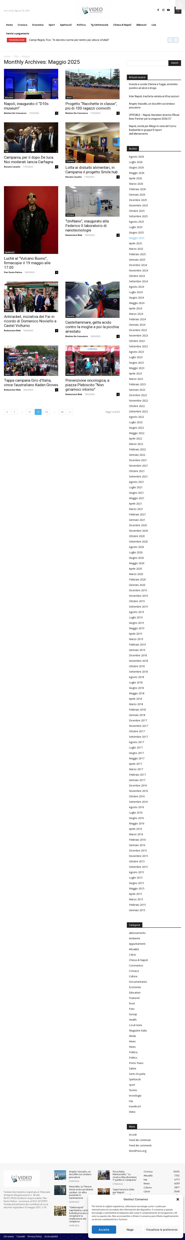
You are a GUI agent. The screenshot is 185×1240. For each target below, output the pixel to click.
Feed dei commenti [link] (140, 1145)
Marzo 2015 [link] (136, 899)
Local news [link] (135, 1025)
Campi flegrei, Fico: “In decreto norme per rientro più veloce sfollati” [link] (69, 40)
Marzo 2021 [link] (136, 509)
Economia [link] (135, 987)
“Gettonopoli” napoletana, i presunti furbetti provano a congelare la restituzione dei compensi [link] (81, 1214)
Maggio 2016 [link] (136, 823)
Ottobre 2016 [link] (137, 796)
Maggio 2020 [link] (136, 563)
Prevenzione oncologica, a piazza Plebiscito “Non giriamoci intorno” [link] (87, 385)
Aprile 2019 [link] (135, 633)
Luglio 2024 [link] (136, 292)
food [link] (132, 1003)
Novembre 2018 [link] (138, 660)
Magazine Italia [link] (138, 1030)
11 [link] (30, 411)
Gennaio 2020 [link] (137, 585)
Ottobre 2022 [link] (137, 406)
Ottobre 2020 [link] (137, 536)
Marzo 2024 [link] (136, 314)
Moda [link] (132, 1036)
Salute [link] (132, 1068)
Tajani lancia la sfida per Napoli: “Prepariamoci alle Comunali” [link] (123, 1193)
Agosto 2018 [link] (136, 677)
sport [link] (69, 97)
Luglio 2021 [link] (136, 487)
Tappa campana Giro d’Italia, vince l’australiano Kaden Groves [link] (31, 382)
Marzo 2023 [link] (136, 379)
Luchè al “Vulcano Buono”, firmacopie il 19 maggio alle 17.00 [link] (27, 263)
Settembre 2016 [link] (138, 801)
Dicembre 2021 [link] (138, 460)
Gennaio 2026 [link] (137, 194)
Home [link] (7, 56)
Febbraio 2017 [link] (137, 774)
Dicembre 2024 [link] (138, 265)
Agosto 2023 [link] (136, 351)
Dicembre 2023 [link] (138, 330)
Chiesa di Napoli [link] (138, 960)
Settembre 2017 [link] (138, 736)
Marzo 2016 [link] (136, 834)
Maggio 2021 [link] (136, 498)
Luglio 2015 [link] (136, 877)
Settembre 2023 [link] (138, 346)
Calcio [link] (132, 954)
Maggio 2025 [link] (136, 238)
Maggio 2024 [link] (136, 303)
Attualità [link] (9, 97)
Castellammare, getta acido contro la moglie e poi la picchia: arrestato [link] (92, 327)
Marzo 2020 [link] (136, 574)
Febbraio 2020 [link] (137, 579)
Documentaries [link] (138, 981)
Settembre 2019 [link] (138, 606)
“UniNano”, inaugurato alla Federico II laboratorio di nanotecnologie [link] (87, 225)
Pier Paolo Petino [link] (13, 272)
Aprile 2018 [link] (135, 698)
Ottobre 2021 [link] (137, 471)
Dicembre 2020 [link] (138, 525)
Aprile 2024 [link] (135, 308)
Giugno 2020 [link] (136, 557)
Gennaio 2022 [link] (137, 454)
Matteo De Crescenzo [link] (15, 113)
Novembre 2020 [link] (138, 530)
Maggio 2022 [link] (136, 433)
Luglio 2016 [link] (136, 812)
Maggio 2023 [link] (136, 368)
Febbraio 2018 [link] (137, 709)
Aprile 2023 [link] (135, 373)
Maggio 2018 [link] (136, 693)
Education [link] (135, 992)
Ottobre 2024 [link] (137, 276)
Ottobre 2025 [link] (137, 211)
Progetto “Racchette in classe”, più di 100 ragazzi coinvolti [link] (91, 106)
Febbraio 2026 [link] (137, 189)
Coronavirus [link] (136, 965)
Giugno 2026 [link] (136, 167)
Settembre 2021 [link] (138, 476)
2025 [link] (16, 56)
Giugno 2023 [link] (136, 362)
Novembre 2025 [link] (138, 205)
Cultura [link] (133, 976)
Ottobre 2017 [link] (137, 731)
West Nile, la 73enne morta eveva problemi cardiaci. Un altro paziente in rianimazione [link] (81, 1192)
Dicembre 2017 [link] (138, 720)
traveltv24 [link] (135, 1106)
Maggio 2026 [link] (136, 173)
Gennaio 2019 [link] (137, 650)
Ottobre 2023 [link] (137, 341)
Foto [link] (132, 1009)
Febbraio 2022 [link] (137, 449)
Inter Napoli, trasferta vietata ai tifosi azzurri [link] (154, 96)
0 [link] (56, 113)
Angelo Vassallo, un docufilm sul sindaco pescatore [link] (152, 105)
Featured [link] (134, 998)
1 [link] (14, 411)
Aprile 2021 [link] (135, 503)
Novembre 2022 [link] (138, 400)
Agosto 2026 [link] (136, 156)
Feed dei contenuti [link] (140, 1140)
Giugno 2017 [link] (136, 753)
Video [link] (132, 1112)
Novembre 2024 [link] (138, 270)
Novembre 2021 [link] (138, 465)
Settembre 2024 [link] (138, 281)
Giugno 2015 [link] (136, 883)
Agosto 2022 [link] (136, 417)
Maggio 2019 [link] (136, 628)
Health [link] (133, 1019)
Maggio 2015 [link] (136, 888)
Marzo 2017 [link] (136, 769)
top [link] (6, 151)
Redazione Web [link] (73, 235)
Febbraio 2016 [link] (137, 839)
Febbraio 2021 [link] (137, 514)
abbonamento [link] (137, 933)
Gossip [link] (133, 1014)
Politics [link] (133, 1057)
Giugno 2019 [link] (136, 623)
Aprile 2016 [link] (135, 829)
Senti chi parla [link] (137, 1074)
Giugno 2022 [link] (136, 427)
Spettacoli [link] (9, 252)
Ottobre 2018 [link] (137, 666)
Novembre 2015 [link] (138, 856)
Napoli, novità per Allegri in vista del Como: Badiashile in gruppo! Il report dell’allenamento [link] (153, 130)
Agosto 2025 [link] (136, 221)
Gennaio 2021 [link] (137, 520)
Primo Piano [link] (136, 1063)
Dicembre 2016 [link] (138, 785)
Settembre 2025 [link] (138, 216)
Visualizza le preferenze (162, 1229)
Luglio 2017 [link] (136, 747)
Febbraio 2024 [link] (137, 319)
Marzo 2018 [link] (136, 704)
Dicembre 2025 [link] (138, 200)
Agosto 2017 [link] (136, 742)
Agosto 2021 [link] (136, 482)
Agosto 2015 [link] (136, 872)
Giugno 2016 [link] (136, 818)
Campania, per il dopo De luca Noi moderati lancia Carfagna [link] (28, 159)
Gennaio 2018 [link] (137, 715)
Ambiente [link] (134, 938)
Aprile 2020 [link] (135, 568)
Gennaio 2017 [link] (137, 780)
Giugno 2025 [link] (136, 232)
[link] (180, 4)
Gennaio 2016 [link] (137, 845)
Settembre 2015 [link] (138, 866)
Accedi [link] (133, 1134)
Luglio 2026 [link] (136, 162)
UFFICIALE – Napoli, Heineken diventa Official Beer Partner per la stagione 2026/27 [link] (154, 116)
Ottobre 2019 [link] (137, 601)
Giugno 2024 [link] (136, 297)
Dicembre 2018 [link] (138, 655)
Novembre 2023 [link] (138, 335)
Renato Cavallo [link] (12, 166)
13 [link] (46, 411)
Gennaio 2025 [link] (137, 259)
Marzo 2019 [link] (136, 639)
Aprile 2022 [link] (135, 438)
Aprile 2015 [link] (135, 894)
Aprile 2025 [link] (135, 243)
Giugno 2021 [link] (136, 492)
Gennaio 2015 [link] (137, 910)
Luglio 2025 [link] (136, 227)
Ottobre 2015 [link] (137, 861)
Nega (130, 1229)
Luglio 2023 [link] (136, 357)
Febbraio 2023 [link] (137, 384)
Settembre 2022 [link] (138, 411)
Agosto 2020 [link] (136, 547)
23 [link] (62, 411)
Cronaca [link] (70, 161)
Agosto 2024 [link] (136, 286)
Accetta (104, 1229)
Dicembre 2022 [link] (138, 395)
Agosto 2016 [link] (136, 807)
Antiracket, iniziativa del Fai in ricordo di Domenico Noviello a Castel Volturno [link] (30, 321)
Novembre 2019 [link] (138, 595)
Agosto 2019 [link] (136, 612)
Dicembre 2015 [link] (138, 850)
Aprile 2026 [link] (135, 178)
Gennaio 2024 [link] (137, 324)
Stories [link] (133, 1090)
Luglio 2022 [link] (136, 422)
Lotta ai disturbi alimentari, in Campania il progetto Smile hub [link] (91, 169)
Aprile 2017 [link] (135, 763)
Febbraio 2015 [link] (137, 904)
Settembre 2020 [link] (138, 541)
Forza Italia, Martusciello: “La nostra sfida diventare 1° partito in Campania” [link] (125, 1175)
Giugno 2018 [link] (136, 688)
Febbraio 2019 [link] (137, 644)
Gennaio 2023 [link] (137, 389)
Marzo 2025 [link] (136, 248)
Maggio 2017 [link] (136, 758)
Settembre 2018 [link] (138, 671)
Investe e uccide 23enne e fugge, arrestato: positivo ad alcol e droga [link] (153, 86)
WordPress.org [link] (137, 1151)
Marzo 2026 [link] (136, 183)
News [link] (132, 1041)
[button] (178, 1199)
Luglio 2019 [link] (136, 617)
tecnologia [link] (135, 1095)
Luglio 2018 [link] (136, 682)
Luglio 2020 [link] (136, 552)
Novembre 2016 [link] (138, 791)
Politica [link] (133, 1052)
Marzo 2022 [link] (136, 444)
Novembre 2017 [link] (138, 726)
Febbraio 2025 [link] (137, 254)
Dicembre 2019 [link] (138, 590)
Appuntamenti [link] (137, 943)
